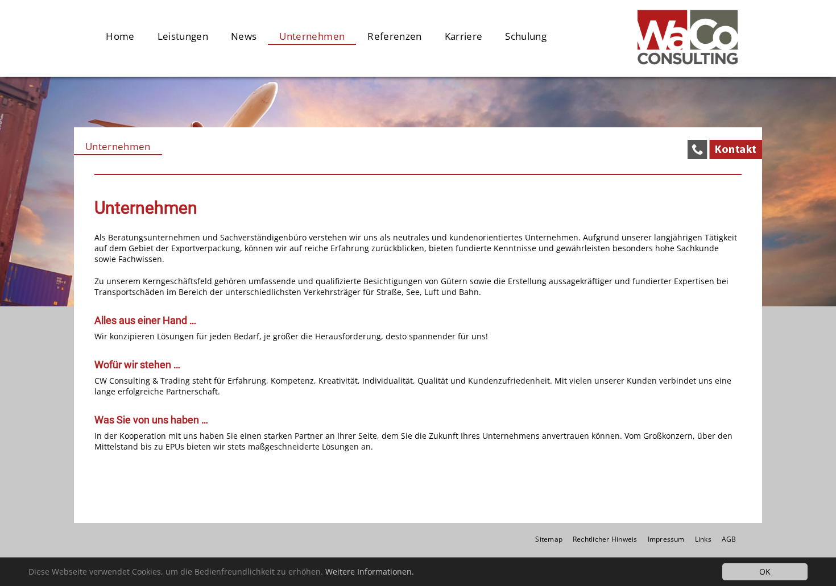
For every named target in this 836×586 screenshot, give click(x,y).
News (243, 36)
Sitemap (548, 539)
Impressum (666, 539)
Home (120, 36)
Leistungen (183, 36)
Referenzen (394, 36)
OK (765, 571)
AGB (729, 539)
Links (703, 539)
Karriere (464, 36)
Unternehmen (312, 36)
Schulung (526, 36)
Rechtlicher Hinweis (605, 539)
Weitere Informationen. (369, 571)
